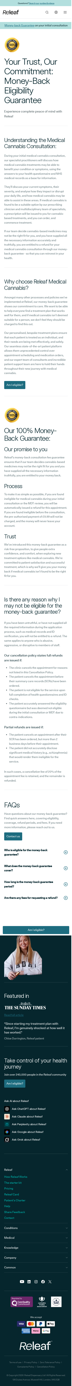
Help (7, 1206)
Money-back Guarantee (19, 25)
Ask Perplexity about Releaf (29, 1124)
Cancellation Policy (46, 1366)
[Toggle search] (47, 12)
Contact (9, 1218)
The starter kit (12, 1182)
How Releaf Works (15, 1176)
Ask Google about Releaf (28, 1132)
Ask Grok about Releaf (26, 1139)
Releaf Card (11, 1194)
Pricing (8, 1188)
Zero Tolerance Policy (50, 1362)
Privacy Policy (30, 1362)
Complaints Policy (25, 1366)
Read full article (14, 1015)
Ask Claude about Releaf (27, 1116)
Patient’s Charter (14, 1200)
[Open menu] (65, 12)
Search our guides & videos (41, 3)
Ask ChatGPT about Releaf (29, 1109)
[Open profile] (56, 12)
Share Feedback (14, 1212)
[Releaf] (11, 12)
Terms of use (15, 1362)
